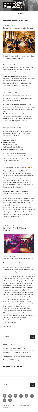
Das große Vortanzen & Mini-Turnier (18, 28)
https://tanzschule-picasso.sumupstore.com (17, 207)
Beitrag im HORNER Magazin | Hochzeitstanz (17, 360)
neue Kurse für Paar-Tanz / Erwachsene (15, 352)
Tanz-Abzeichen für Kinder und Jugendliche (17, 356)
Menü (20, 13)
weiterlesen (7, 326)
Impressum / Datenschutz (10, 405)
